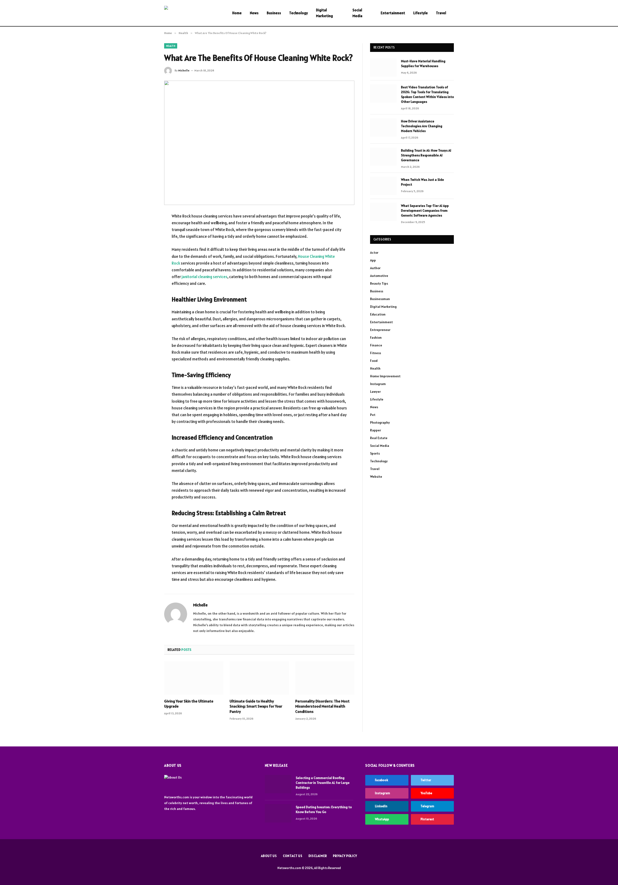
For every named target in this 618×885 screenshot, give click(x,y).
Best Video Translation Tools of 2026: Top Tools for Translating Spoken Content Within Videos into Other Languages (427, 94)
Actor (374, 252)
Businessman (380, 299)
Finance (376, 345)
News (254, 13)
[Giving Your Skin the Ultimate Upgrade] (193, 678)
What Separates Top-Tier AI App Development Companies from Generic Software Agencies (425, 211)
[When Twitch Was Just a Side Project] (383, 186)
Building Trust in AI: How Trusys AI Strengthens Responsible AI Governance (426, 155)
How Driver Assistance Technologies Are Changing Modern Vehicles (421, 126)
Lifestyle (420, 13)
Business (274, 13)
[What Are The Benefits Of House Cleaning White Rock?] (259, 143)
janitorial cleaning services (204, 276)
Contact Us (292, 856)
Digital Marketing (324, 13)
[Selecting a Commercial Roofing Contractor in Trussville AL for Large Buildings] (278, 784)
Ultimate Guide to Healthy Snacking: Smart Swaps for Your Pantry (256, 706)
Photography (380, 422)
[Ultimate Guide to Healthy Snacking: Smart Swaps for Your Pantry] (259, 678)
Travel (441, 13)
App (373, 260)
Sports (375, 453)
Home (237, 13)
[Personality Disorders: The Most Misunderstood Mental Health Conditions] (324, 678)
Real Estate (378, 438)
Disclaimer (318, 856)
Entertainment (393, 13)
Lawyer (375, 391)
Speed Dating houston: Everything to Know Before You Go (324, 809)
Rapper (375, 430)
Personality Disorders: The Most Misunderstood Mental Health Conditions (322, 706)
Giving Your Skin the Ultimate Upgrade (188, 704)
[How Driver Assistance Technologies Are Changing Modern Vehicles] (383, 127)
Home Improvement (385, 376)
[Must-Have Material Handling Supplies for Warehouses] (383, 67)
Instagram (378, 384)
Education (378, 314)
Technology (298, 13)
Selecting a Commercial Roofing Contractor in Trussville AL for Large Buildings (323, 783)
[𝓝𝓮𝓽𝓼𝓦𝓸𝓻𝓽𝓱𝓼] (192, 13)
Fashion (376, 337)
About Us (269, 856)
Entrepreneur (380, 330)
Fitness (375, 353)
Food (374, 360)
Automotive (379, 276)
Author (375, 268)
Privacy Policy (345, 856)
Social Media (357, 13)
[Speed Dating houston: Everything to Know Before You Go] (278, 813)
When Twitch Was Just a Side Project (422, 182)
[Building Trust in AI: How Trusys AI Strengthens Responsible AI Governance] (383, 157)
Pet (372, 415)
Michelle (184, 70)
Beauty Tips (379, 283)
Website (376, 476)
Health (170, 46)
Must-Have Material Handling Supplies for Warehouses (423, 63)
